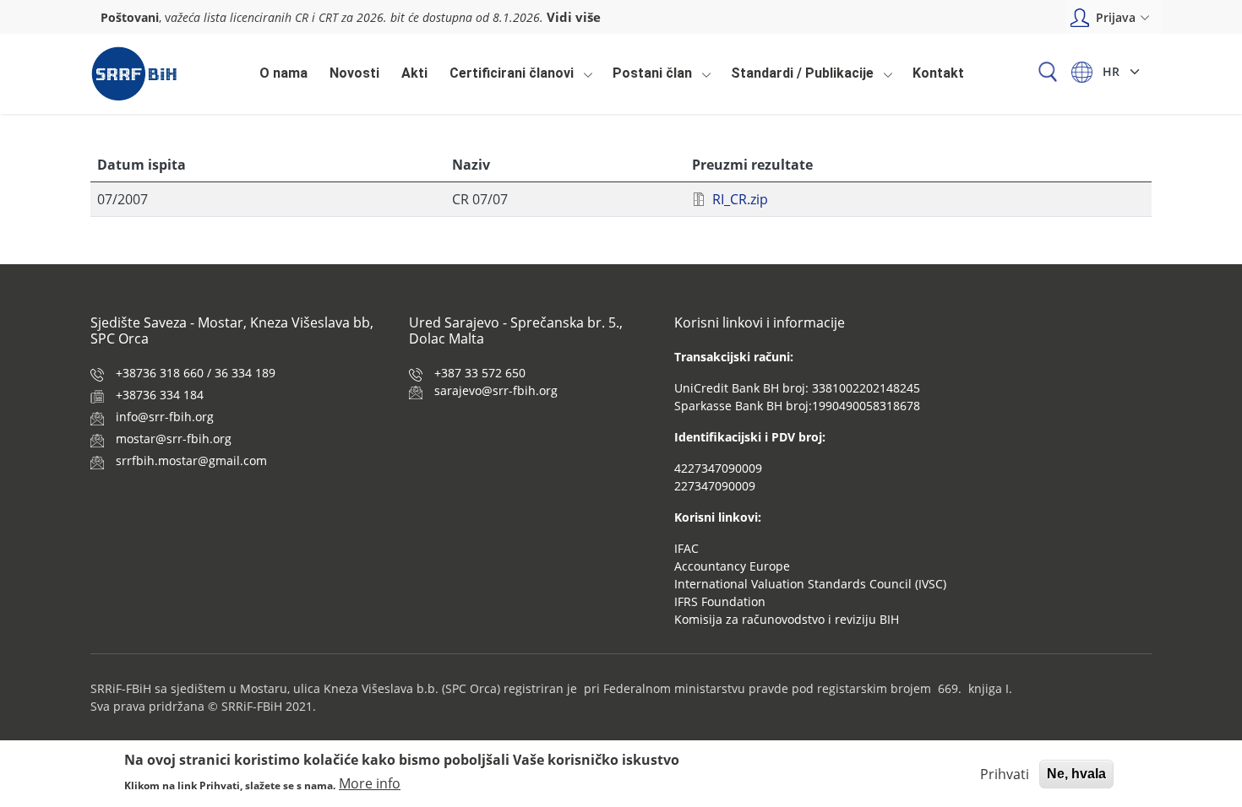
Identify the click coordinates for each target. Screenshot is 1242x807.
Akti (414, 73)
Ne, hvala (1076, 773)
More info (369, 783)
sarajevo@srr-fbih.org (496, 390)
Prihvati (1004, 774)
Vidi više (574, 16)
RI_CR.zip (740, 199)
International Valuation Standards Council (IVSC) (810, 584)
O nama (283, 73)
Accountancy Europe (732, 566)
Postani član (648, 77)
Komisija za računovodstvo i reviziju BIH (786, 619)
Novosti (354, 73)
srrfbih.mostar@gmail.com (191, 460)
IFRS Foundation (719, 601)
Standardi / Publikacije (798, 77)
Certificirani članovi (507, 77)
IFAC (686, 548)
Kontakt (938, 73)
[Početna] (133, 73)
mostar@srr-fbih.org (174, 439)
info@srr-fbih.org (165, 417)
